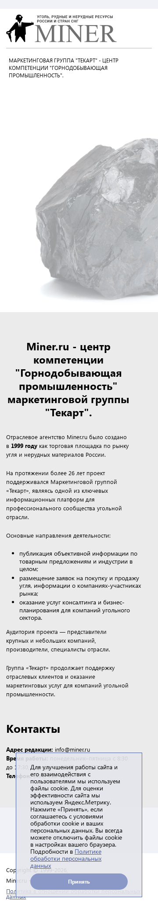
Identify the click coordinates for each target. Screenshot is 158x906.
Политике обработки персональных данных (65, 858)
